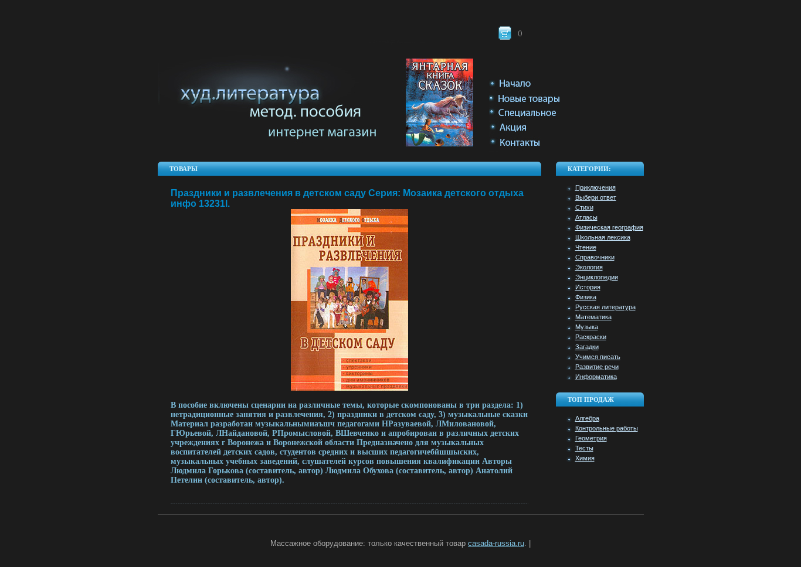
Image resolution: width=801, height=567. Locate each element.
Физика (585, 296)
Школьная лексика (602, 237)
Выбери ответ (595, 197)
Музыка (586, 326)
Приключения (595, 187)
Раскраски (590, 336)
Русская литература (605, 306)
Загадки (587, 346)
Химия (585, 458)
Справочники (595, 257)
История (587, 287)
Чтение (585, 247)
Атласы (586, 217)
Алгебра (587, 418)
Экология (589, 267)
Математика (593, 316)
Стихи (584, 207)
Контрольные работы (606, 428)
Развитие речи (597, 366)
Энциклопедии (596, 277)
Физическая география (609, 227)
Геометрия (591, 438)
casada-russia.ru (496, 543)
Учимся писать (597, 356)
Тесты (584, 448)
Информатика (596, 376)
